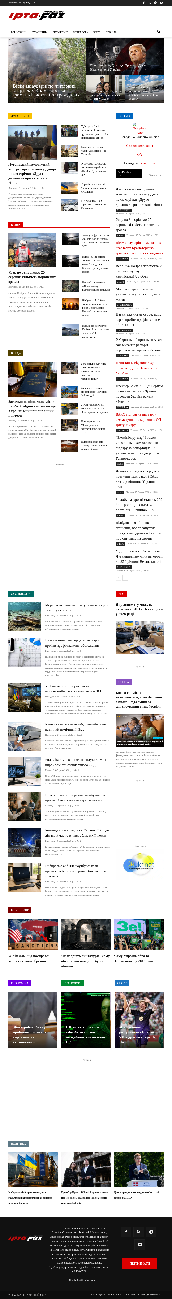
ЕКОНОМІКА (20, 983)
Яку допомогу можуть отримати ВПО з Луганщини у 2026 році (139, 609)
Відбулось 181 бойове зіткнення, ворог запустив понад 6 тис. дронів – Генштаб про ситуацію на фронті (95, 264)
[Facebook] (143, 3)
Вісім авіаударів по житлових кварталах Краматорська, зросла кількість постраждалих (139, 248)
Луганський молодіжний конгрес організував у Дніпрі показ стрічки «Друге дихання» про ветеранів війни (32, 173)
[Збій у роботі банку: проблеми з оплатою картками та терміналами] (32, 1020)
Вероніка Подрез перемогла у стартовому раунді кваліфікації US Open (139, 271)
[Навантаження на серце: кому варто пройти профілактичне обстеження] (24, 652)
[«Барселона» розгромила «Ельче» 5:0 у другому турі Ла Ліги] (139, 1020)
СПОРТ (120, 282)
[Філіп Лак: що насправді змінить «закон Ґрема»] (33, 935)
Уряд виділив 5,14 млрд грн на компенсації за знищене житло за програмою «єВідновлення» (93, 371)
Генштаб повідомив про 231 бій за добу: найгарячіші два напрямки (96, 286)
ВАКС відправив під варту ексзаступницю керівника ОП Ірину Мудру (138, 419)
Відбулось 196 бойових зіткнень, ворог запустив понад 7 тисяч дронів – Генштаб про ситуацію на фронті (95, 308)
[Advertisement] (59, 496)
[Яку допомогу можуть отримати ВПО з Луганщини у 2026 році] (140, 637)
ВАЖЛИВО (122, 258)
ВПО (121, 594)
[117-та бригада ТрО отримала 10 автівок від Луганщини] (69, 205)
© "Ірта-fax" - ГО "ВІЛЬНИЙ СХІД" (27, 1295)
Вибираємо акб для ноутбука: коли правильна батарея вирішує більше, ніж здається (75, 871)
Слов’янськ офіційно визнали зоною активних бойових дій (94, 392)
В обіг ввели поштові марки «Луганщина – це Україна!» (93, 151)
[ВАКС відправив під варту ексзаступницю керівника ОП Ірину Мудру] (105, 89)
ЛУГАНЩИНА (20, 116)
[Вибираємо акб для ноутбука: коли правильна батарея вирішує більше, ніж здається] (24, 877)
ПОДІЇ (120, 464)
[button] (159, 32)
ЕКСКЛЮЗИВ (20, 910)
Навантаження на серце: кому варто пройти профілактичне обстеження (139, 319)
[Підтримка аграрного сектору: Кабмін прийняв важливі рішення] (69, 446)
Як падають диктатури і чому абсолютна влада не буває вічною (85, 961)
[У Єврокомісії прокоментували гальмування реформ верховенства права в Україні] (33, 1169)
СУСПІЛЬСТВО (124, 305)
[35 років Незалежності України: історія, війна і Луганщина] (69, 188)
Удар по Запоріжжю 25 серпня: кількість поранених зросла (32, 277)
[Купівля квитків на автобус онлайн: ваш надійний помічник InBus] (24, 736)
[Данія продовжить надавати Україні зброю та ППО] (139, 1169)
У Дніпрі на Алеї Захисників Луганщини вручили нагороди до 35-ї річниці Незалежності (139, 556)
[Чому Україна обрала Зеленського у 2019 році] (139, 935)
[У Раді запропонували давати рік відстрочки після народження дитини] (69, 409)
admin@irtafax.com (83, 1280)
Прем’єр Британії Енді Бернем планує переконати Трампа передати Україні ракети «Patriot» (84, 1197)
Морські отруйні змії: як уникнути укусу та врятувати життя (138, 294)
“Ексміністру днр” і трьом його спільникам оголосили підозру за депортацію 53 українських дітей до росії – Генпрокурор (137, 448)
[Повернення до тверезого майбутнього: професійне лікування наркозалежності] (24, 806)
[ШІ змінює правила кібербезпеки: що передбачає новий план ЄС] (85, 1020)
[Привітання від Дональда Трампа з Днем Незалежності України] (125, 56)
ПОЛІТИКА (122, 355)
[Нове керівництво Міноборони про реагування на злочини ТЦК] (69, 425)
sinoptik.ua (147, 163)
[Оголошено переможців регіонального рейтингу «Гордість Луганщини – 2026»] (69, 168)
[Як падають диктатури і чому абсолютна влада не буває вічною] (86, 935)
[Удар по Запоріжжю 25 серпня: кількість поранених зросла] (32, 250)
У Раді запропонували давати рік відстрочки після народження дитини (94, 408)
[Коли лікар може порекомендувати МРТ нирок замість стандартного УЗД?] (24, 771)
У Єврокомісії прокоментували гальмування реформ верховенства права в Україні (139, 345)
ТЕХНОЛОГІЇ (73, 983)
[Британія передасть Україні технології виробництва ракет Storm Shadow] (144, 89)
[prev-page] (118, 578)
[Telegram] (155, 3)
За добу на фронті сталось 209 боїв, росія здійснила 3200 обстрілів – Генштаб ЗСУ (139, 505)
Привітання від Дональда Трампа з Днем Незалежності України (138, 368)
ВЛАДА (16, 353)
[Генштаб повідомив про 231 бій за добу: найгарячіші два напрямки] (70, 286)
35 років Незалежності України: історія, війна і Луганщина (93, 188)
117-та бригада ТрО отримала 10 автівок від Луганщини (93, 204)
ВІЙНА (15, 224)
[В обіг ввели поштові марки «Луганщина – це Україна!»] (69, 151)
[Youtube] (161, 3)
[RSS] (149, 3)
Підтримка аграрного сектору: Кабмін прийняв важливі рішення (94, 445)
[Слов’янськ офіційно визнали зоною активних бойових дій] (69, 392)
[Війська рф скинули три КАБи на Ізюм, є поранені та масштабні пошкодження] (70, 330)
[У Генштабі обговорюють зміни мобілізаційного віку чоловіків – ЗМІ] (24, 697)
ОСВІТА (123, 682)
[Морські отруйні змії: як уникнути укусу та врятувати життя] (24, 616)
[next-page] (125, 578)
